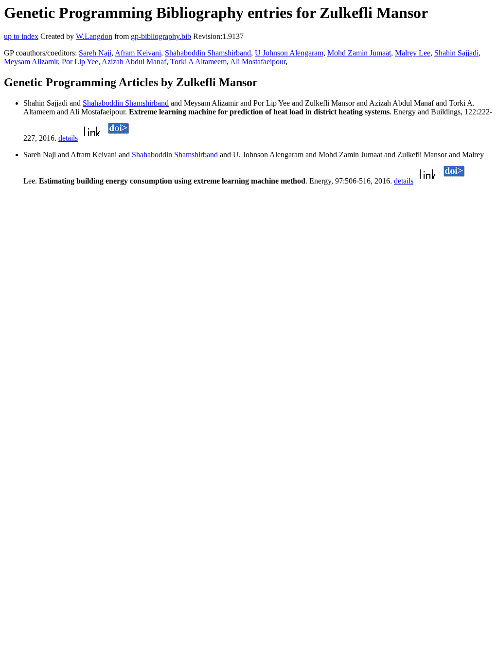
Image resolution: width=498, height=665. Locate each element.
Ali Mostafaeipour (257, 61)
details (68, 138)
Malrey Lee (412, 53)
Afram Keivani (138, 53)
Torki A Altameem (198, 61)
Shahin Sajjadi (456, 53)
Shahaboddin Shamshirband (208, 53)
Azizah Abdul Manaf (134, 61)
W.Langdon (94, 36)
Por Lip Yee (80, 61)
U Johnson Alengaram (289, 53)
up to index (21, 36)
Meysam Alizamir (31, 61)
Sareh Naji (95, 53)
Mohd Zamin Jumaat (359, 53)
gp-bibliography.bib (161, 36)
